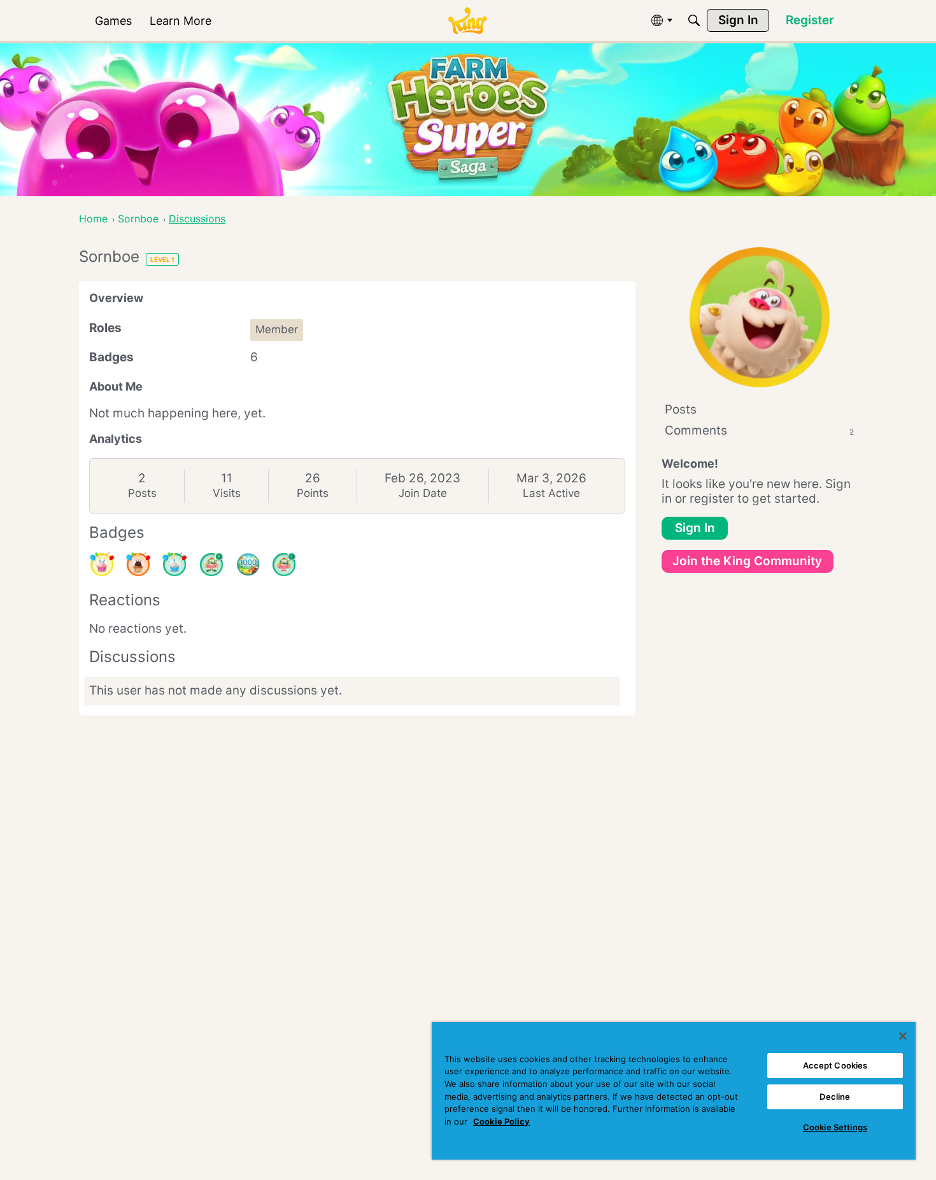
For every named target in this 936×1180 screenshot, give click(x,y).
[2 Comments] (211, 564)
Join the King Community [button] (747, 561)
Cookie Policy (501, 1121)
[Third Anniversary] (138, 564)
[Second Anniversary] (102, 564)
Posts (142, 493)
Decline (834, 1096)
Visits (227, 493)
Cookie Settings (835, 1127)
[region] (674, 1091)
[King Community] (467, 20)
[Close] (903, 1036)
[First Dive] (284, 564)
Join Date (423, 493)
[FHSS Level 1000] (248, 564)
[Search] (694, 20)
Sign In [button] (695, 528)
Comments (759, 430)
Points (313, 493)
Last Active (551, 493)
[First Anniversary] (174, 564)
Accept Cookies (835, 1065)
